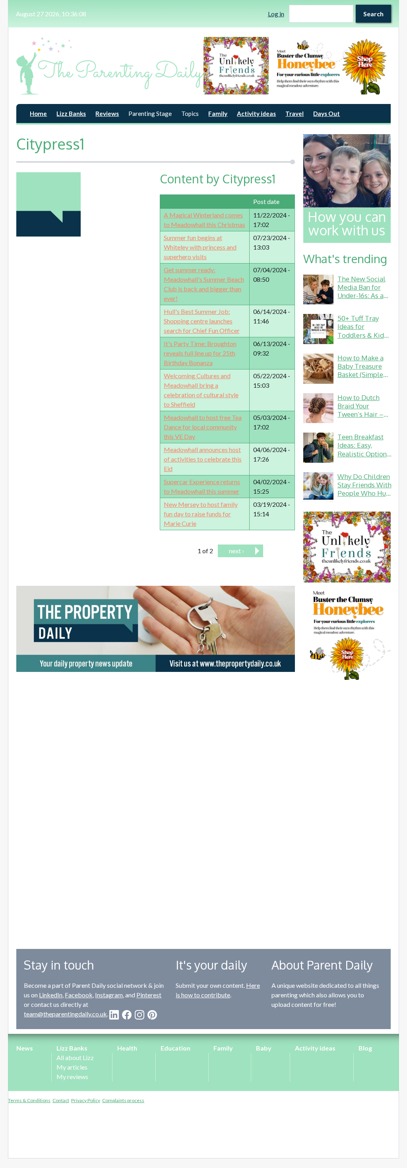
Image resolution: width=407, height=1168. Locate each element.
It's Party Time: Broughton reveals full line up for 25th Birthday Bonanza (200, 353)
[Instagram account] (139, 1015)
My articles (71, 1067)
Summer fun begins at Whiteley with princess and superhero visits (200, 247)
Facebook (79, 995)
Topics (190, 113)
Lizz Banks (71, 113)
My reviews (72, 1076)
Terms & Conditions (29, 1100)
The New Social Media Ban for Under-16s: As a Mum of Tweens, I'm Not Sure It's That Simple (362, 300)
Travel (294, 113)
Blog (365, 1048)
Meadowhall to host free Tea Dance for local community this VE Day (203, 427)
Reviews (107, 113)
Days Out (326, 113)
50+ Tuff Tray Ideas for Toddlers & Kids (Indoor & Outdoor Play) (362, 335)
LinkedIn (50, 995)
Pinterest (148, 995)
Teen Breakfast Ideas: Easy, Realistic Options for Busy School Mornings (363, 454)
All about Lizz (75, 1057)
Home (38, 113)
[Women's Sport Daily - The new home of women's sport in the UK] (155, 629)
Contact (60, 1100)
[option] (297, 65)
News (24, 1048)
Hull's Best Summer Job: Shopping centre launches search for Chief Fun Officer (202, 321)
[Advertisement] (347, 808)
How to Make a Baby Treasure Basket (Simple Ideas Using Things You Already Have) (360, 379)
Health (127, 1048)
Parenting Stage (150, 113)
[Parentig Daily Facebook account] (127, 1015)
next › (236, 550)
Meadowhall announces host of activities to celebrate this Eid (203, 459)
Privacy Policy (85, 1100)
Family (217, 113)
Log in (276, 13)
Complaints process (123, 1100)
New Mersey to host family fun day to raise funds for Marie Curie (201, 513)
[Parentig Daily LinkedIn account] (114, 1015)
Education (175, 1048)
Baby (263, 1048)
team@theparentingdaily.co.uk (65, 1014)
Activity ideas (256, 113)
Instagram (109, 995)
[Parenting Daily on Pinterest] (152, 1015)
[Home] (110, 65)
